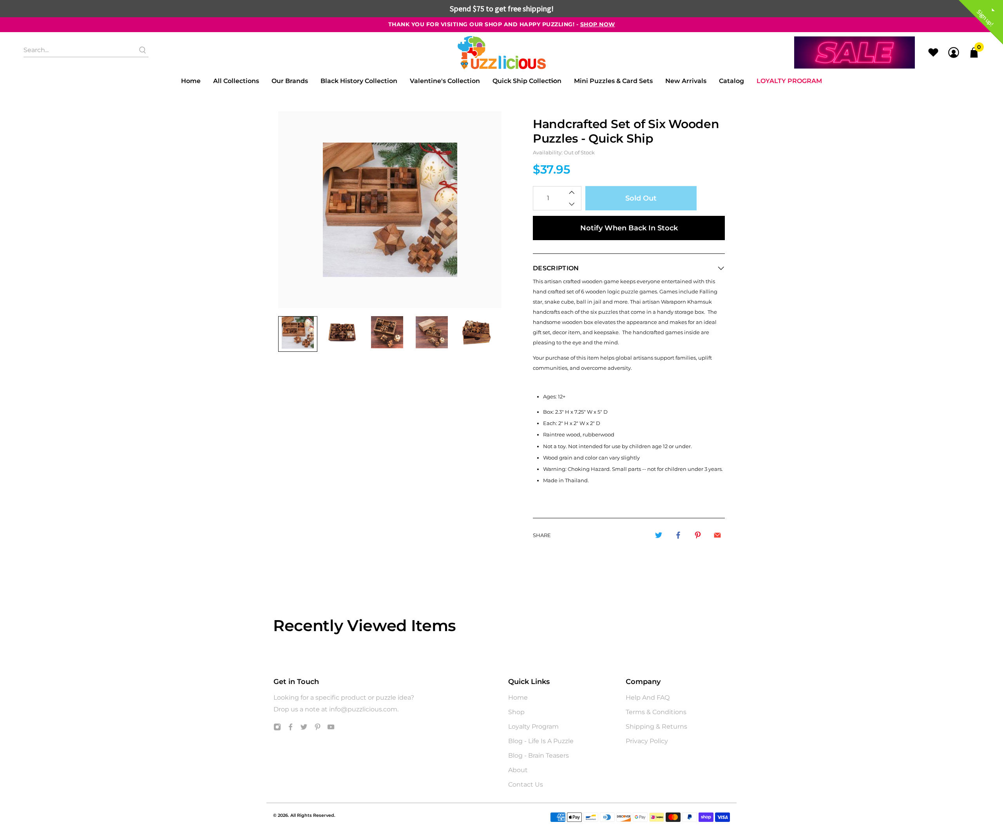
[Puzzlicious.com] (502, 52)
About (518, 770)
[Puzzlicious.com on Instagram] (277, 729)
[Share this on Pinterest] (697, 535)
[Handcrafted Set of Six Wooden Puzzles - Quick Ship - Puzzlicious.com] (390, 210)
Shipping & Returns (656, 726)
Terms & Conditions (656, 712)
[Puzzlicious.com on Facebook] (290, 729)
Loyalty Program (789, 81)
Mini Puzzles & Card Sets (613, 81)
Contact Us (525, 784)
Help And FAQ (648, 697)
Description (556, 268)
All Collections (236, 81)
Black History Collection (358, 81)
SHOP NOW (597, 24)
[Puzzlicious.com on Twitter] (304, 729)
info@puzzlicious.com (363, 709)
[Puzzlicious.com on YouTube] (331, 729)
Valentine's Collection (445, 81)
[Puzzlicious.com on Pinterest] (317, 729)
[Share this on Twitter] (658, 535)
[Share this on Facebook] (678, 535)
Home (191, 81)
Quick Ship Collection (526, 81)
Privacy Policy (647, 741)
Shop (516, 712)
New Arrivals (685, 81)
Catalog (731, 81)
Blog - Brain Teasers (538, 755)
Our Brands (290, 81)
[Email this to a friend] (717, 535)
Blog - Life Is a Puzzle (541, 741)
